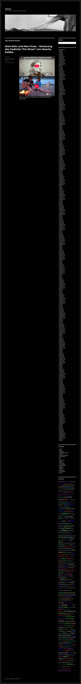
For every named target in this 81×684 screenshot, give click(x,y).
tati (63, 600)
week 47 (65, 657)
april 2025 (61, 69)
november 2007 (62, 329)
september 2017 (62, 183)
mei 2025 (61, 68)
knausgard (61, 548)
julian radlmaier (61, 544)
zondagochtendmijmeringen (64, 670)
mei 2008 (61, 321)
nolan (62, 574)
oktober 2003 (61, 390)
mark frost (67, 563)
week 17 (71, 639)
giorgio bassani (61, 526)
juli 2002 (60, 409)
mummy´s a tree (70, 570)
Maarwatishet (61, 460)
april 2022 (61, 114)
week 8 (64, 635)
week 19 (65, 641)
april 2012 (61, 263)
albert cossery (62, 482)
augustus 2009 (62, 303)
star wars (63, 596)
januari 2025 (61, 73)
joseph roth (68, 543)
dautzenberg (72, 510)
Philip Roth (71, 580)
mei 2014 (61, 233)
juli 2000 (60, 439)
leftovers (66, 554)
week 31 (72, 647)
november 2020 (62, 135)
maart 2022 (61, 115)
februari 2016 (61, 206)
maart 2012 (61, 264)
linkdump (64, 558)
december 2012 (62, 254)
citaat (59, 505)
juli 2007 (60, 334)
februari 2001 (61, 430)
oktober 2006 (61, 345)
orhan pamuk (69, 577)
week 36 (62, 651)
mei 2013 (61, 248)
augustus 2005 (62, 363)
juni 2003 (61, 395)
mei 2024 (61, 83)
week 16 (67, 639)
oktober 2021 (61, 121)
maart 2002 (61, 414)
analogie (63, 486)
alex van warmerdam (69, 482)
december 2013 (62, 239)
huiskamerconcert (61, 535)
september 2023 (62, 93)
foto (61, 523)
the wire (69, 618)
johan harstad (72, 542)
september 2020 (62, 138)
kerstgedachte (61, 546)
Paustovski (64, 580)
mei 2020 (61, 143)
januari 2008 (61, 326)
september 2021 (62, 123)
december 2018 (62, 164)
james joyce (67, 538)
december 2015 (62, 209)
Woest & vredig (62, 471)
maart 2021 (61, 130)
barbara (6, 58)
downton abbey (69, 517)
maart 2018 (61, 175)
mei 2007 (61, 336)
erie (72, 518)
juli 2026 (61, 50)
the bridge (65, 607)
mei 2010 (61, 291)
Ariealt (60, 450)
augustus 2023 (62, 94)
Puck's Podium (62, 464)
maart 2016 (61, 205)
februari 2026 (61, 56)
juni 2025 (61, 66)
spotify (59, 596)
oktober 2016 (61, 196)
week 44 (67, 655)
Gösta (70, 526)
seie (69, 587)
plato (59, 582)
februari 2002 (61, 415)
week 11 (60, 637)
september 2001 (62, 421)
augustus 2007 (62, 333)
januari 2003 (61, 401)
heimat (64, 530)
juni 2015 (61, 216)
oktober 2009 (61, 300)
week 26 (65, 645)
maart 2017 (61, 190)
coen (59, 506)
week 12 (65, 637)
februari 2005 (61, 370)
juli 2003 (60, 394)
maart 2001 (61, 429)
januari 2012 (61, 266)
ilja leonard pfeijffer (68, 537)
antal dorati (60, 487)
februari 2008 (61, 325)
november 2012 (62, 255)
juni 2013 (61, 246)
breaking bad (62, 502)
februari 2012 (61, 265)
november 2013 (62, 240)
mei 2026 (61, 53)
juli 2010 (60, 289)
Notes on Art (61, 462)
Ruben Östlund (64, 586)
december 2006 (62, 343)
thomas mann (71, 621)
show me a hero (68, 593)
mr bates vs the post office (71, 569)
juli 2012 (60, 260)
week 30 (67, 647)
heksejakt (69, 530)
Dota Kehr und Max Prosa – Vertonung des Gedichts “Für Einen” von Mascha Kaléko (28, 49)
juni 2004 (61, 380)
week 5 (69, 633)
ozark (62, 579)
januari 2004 (61, 386)
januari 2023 (61, 103)
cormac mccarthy (69, 508)
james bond (62, 538)
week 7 (60, 635)
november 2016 (62, 195)
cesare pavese (61, 504)
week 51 (70, 658)
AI (58, 482)
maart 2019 (61, 160)
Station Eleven (69, 597)
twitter (73, 625)
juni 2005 (61, 365)
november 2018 (62, 165)
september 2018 (62, 168)
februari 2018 (61, 176)
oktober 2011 (61, 270)
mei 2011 (60, 276)
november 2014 (62, 225)
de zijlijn (60, 454)
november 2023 (62, 90)
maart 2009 (61, 309)
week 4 (64, 633)
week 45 (72, 655)
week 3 (60, 633)
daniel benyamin (67, 510)
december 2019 (62, 149)
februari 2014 (61, 236)
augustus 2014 (62, 229)
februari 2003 (61, 400)
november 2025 (62, 60)
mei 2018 (61, 173)
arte (61, 489)
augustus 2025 (62, 64)
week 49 (60, 658)
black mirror (61, 497)
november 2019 (62, 150)
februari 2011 (61, 280)
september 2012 (62, 258)
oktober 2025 (61, 61)
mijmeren (74, 566)
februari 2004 (61, 385)
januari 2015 (61, 223)
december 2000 (62, 433)
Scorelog (61, 466)
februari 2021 (61, 131)
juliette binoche (67, 544)
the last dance (67, 613)
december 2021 (62, 119)
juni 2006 (61, 350)
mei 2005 (61, 366)
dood (67, 515)
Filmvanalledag (62, 456)
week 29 (62, 647)
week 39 (60, 653)
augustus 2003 (62, 393)
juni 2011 (61, 275)
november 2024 (62, 75)
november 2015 (62, 210)
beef (63, 492)
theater (60, 605)
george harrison (68, 525)
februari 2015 (61, 221)
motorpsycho (71, 567)
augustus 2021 (62, 124)
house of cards (67, 534)
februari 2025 (61, 71)
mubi (65, 570)
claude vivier (66, 505)
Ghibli (73, 525)
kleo (75, 546)
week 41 (70, 653)
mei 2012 (61, 261)
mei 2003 (61, 396)
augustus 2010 (62, 288)
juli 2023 (60, 95)
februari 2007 (61, 340)
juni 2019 (61, 156)
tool (59, 623)
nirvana (59, 574)
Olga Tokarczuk (66, 576)
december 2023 (62, 89)
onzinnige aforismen (62, 577)
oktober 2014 (61, 226)
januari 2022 (61, 118)
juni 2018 (61, 171)
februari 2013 (61, 251)
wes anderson (63, 662)
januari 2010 (61, 296)
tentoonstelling (68, 603)
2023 (67, 481)
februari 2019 (61, 161)
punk (66, 582)
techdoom (66, 600)
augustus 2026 (62, 49)
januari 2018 (61, 178)
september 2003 (62, 391)
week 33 (65, 649)
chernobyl (66, 504)
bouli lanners (72, 499)
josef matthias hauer (62, 543)
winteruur (64, 666)
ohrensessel (60, 576)
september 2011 (62, 271)
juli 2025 (60, 65)
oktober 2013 (61, 241)
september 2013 (62, 243)
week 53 (61, 660)
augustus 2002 (62, 408)
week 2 (74, 631)
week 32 (60, 649)
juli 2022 (60, 110)
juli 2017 (60, 185)
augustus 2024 (62, 79)
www (69, 666)
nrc (72, 574)
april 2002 (61, 413)
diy (65, 515)
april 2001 (61, 428)
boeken (68, 499)
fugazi (70, 523)
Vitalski (60, 469)
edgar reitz (64, 518)
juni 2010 (61, 290)
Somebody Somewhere (69, 595)
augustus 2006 (62, 348)
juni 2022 (61, 111)
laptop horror (60, 554)
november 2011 (62, 269)
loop (69, 558)
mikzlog (60, 461)
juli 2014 (60, 230)
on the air (71, 576)
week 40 (65, 653)
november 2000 (62, 434)
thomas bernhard (68, 620)
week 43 (62, 655)
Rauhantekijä (61, 584)
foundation (65, 523)
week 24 (71, 643)
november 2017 (62, 180)
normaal (65, 574)
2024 (69, 481)
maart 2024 (61, 85)
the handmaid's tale (69, 611)
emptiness (70, 518)
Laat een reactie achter (9, 62)
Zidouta (60, 472)
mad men (61, 563)
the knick (61, 613)
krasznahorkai (66, 548)
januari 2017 (61, 193)
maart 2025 (61, 70)
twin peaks (68, 626)
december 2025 (62, 59)
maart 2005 (61, 369)
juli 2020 (60, 140)
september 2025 (62, 63)
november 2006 (62, 344)
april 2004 (61, 383)
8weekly (60, 449)
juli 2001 (60, 424)
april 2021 (61, 129)
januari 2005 (61, 371)
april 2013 (61, 249)
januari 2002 (61, 416)
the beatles (70, 605)
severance (61, 593)
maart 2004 (61, 384)
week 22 (62, 643)
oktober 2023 (61, 91)
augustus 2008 (62, 318)
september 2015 (62, 213)
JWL (60, 457)
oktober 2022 (61, 106)
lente (70, 554)
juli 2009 (61, 304)
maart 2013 (61, 250)
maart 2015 (61, 220)
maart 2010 (61, 294)
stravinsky (60, 599)
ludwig (72, 558)
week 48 (70, 657)
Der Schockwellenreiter (63, 455)
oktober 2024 (61, 76)
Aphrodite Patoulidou (67, 487)
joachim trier (66, 542)
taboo (72, 599)
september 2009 (62, 301)
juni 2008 (61, 320)
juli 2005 (60, 364)
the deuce (65, 609)
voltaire (69, 629)
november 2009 (62, 299)
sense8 (65, 590)
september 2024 (62, 78)
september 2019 (62, 153)
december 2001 (62, 418)
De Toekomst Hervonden (64, 452)
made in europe (70, 560)
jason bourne (60, 540)
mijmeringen (61, 567)
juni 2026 (61, 51)
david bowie (61, 511)
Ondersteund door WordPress (14, 678)
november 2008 (62, 314)
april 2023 (61, 99)
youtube (6, 60)
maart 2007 (61, 339)
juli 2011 (60, 274)
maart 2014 (61, 235)
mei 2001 (61, 426)
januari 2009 (61, 311)
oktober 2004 (61, 375)
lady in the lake (67, 552)
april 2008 (61, 323)
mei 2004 (61, 381)
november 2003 (62, 389)
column (69, 506)
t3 (70, 599)
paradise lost (66, 579)
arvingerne (66, 489)
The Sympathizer (62, 618)
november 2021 (62, 120)
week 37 (67, 651)
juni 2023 (61, 96)
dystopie (60, 518)
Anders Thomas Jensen (69, 486)
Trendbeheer (61, 467)
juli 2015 (60, 215)
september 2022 (62, 108)
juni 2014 (61, 231)
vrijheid (61, 631)
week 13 (70, 637)
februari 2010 (61, 295)
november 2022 (62, 105)
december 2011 (62, 268)
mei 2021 (61, 128)
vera (71, 627)
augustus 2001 (62, 423)
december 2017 (62, 179)
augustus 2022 (62, 109)
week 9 (69, 635)
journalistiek (73, 543)
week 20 (70, 641)
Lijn (60, 459)
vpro (59, 631)
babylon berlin (63, 491)
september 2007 (62, 331)
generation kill (61, 525)
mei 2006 (61, 351)
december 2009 (62, 298)
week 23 (67, 643)
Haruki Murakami (66, 528)
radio (68, 582)
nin (73, 573)
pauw (68, 580)
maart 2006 (61, 354)
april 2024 (61, 84)
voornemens (73, 629)
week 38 (72, 651)
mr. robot (63, 569)
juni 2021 (61, 126)
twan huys (60, 625)
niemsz (8, 9)
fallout (64, 521)
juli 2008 (60, 319)
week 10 (73, 635)
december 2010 (62, 283)
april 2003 (61, 398)
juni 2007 (61, 335)
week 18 (60, 641)
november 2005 (62, 359)
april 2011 (61, 278)
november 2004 (62, 374)
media (66, 564)
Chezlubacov (61, 451)
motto (59, 569)
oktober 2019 (61, 151)
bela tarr (65, 492)
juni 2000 (61, 440)
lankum (72, 552)
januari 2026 (61, 58)
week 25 (60, 645)
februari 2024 (61, 86)
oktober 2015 (61, 211)
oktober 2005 (61, 360)
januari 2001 (61, 431)
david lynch (67, 511)
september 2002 (62, 406)
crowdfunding (61, 510)
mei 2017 (61, 188)
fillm (69, 521)
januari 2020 (61, 148)
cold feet (65, 506)
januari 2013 (61, 253)
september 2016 (62, 198)
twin (63, 625)
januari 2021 (61, 133)
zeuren (59, 669)
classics (62, 505)
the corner (70, 607)
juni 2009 (61, 305)
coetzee (62, 506)
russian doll (69, 586)
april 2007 (61, 338)
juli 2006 (61, 349)
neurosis (65, 573)
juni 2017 (61, 186)
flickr (59, 523)
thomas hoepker (65, 621)
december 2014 (62, 224)
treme (67, 623)
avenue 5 (72, 489)
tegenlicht (71, 600)
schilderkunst (65, 587)
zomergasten (66, 669)
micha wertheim (68, 566)
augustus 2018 (62, 169)
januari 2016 (61, 208)
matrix (70, 563)
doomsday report (71, 515)
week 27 (70, 645)
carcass (71, 502)
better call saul (63, 495)
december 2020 (62, 134)
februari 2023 (61, 101)
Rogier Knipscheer (62, 465)
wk (67, 666)
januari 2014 (61, 238)
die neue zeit (71, 513)
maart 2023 (61, 100)
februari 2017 (61, 191)
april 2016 (61, 204)
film (72, 521)
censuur (74, 502)
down (64, 517)
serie (69, 590)
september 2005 (62, 361)
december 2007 (62, 328)
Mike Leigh (66, 567)
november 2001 (62, 419)
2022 (65, 481)
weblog (66, 631)
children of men (72, 504)
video (63, 629)
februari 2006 (61, 355)
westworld (68, 662)
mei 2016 (61, 203)
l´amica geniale (64, 560)
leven (69, 556)
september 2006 (62, 346)
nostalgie (69, 574)
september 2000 (62, 436)
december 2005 (62, 358)
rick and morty (69, 584)
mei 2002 (61, 411)
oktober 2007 (61, 330)
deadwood (65, 513)
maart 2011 (61, 279)
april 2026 (61, 54)
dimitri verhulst (61, 515)
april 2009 (61, 308)
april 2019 (61, 159)
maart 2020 (61, 145)
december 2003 (62, 388)
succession (66, 599)
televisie (61, 603)
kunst (65, 550)
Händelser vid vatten (70, 535)
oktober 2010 (61, 285)
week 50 (65, 658)
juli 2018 (60, 170)
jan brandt (72, 538)
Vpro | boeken (62, 470)
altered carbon (67, 484)
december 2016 (62, 194)
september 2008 (62, 316)
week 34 (70, 649)
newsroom (69, 573)
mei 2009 (61, 306)
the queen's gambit (70, 616)
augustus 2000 (62, 438)
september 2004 (62, 376)
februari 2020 (61, 146)
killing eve (67, 546)
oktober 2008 (61, 315)
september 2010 (62, 286)
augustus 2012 (62, 259)
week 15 (62, 639)
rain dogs (71, 582)
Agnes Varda (73, 481)
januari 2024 (61, 88)
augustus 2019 (62, 154)
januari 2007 (61, 341)
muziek (60, 573)
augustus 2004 (62, 378)
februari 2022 (61, 116)
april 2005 (61, 368)
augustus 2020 (62, 139)
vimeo (66, 629)
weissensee (66, 660)
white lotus (69, 664)
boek (65, 499)
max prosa (11, 59)
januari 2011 (61, 281)
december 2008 (62, 313)
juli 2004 (60, 379)
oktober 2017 (61, 181)
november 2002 (62, 404)
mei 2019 (61, 158)
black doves (71, 495)
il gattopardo (61, 537)
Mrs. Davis (61, 571)
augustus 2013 (62, 244)
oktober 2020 (61, 136)
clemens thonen (11, 58)
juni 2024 (61, 81)
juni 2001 (61, 425)
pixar (75, 580)
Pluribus (62, 582)
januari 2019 (61, 163)
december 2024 (62, 74)
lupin (59, 560)
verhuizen (60, 629)
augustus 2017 (62, 184)
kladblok (71, 546)
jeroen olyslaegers (66, 540)
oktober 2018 (61, 166)
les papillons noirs (63, 556)
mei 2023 (61, 98)
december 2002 (62, 403)
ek (67, 518)
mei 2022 (61, 113)
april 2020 (61, 144)
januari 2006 (61, 356)
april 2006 (61, 353)
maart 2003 (61, 399)
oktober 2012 (61, 256)
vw (64, 631)
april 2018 (61, 174)
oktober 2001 (61, 420)
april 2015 (61, 219)
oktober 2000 (61, 435)
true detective (72, 623)
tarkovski (60, 600)
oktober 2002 (61, 405)
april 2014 (61, 234)
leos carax (73, 554)
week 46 (60, 657)
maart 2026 (61, 55)
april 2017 (61, 189)
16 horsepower (61, 481)
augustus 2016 (62, 199)
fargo (67, 521)
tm (74, 621)
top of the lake (62, 623)
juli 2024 (60, 80)
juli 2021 (60, 125)
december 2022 (62, 104)
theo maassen (68, 615)
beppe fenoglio (70, 492)
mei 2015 (61, 218)
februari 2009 (61, 310)
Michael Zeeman (61, 566)
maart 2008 (61, 324)
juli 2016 (60, 200)
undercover (61, 627)
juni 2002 (61, 410)
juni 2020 (61, 141)
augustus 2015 (62, 214)
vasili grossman (67, 627)
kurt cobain (68, 550)
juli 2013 (60, 245)
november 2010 (62, 284)
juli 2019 (60, 155)
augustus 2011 (62, 273)
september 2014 (62, 228)
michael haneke (71, 564)
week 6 (73, 633)
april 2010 (61, 293)
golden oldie (66, 526)
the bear (64, 605)
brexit (68, 502)
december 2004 (62, 373)
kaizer (72, 544)
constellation (61, 508)
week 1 (69, 631)
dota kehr (7, 59)
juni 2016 (61, 201)
